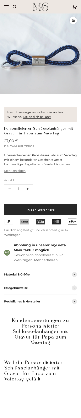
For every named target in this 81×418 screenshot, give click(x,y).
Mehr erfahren (46, 260)
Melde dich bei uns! (37, 117)
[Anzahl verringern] (9, 189)
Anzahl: (9, 180)
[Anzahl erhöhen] (27, 189)
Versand (29, 145)
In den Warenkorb (41, 210)
